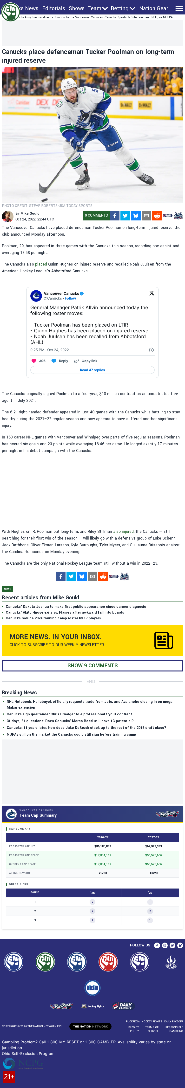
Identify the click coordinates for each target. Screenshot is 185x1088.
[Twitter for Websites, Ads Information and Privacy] (151, 350)
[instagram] (165, 945)
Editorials (53, 8)
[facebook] (114, 215)
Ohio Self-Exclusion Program (28, 1053)
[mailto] (146, 215)
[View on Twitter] (152, 296)
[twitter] (125, 215)
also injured (123, 531)
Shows (77, 8)
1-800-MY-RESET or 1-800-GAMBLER (81, 1042)
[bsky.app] (136, 215)
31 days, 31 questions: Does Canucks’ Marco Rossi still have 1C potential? (70, 721)
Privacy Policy (133, 1029)
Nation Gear (153, 8)
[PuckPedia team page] (178, 215)
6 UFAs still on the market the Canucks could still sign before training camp (71, 734)
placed (41, 264)
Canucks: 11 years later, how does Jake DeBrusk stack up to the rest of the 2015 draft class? (86, 727)
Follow (70, 298)
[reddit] (157, 215)
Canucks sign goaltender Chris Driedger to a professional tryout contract (69, 714)
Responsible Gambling (174, 1029)
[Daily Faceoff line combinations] (167, 215)
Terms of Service (151, 1029)
